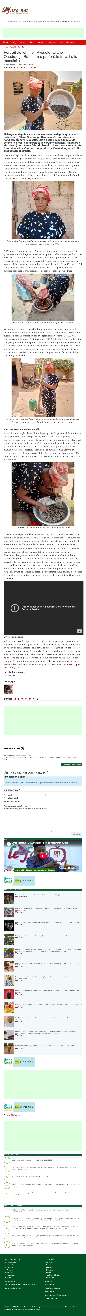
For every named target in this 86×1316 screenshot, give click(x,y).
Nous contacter (49, 1284)
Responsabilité (50, 1277)
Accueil (6, 47)
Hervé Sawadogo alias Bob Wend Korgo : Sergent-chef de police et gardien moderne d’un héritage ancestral (47, 1046)
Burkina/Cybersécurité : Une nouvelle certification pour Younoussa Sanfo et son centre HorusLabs (45, 1244)
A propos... (49, 1262)
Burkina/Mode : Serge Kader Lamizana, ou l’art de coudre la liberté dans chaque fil (47, 922)
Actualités (13, 47)
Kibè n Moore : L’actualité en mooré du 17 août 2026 (32, 1160)
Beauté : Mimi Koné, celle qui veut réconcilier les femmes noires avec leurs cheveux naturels (47, 991)
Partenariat (49, 1267)
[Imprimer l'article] (35, 68)
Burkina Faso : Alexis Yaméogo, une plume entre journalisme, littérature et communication (43, 977)
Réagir (20, 912)
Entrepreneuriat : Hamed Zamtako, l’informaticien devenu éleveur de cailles (44, 936)
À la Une (22, 42)
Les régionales (11, 1262)
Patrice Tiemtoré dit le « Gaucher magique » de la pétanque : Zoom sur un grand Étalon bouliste (46, 909)
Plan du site (49, 1270)
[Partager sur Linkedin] (24, 68)
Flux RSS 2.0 (49, 1272)
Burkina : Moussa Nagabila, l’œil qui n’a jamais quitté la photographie (41, 895)
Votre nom (7, 795)
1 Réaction (22, 897)
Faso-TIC (9, 1272)
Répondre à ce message (72, 764)
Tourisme (10, 1270)
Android (47, 1292)
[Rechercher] (14, 43)
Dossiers (41, 42)
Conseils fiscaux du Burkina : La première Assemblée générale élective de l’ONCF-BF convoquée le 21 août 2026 (44, 1168)
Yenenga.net (10, 1275)
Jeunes (9, 1277)
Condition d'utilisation (53, 1275)
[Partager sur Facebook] (18, 68)
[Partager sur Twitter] (21, 68)
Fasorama (10, 1267)
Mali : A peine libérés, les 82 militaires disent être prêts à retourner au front (40, 1210)
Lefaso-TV (10, 1265)
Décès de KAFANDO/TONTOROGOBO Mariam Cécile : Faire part (36, 1177)
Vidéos (31, 42)
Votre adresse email (11, 798)
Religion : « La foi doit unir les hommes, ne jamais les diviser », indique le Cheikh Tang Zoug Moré (48, 1005)
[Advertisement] (43, 33)
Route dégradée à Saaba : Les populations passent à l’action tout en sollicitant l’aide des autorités (46, 1185)
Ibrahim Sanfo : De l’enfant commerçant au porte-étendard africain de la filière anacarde (45, 1018)
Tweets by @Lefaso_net (12, 1115)
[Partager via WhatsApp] (28, 68)
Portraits (21, 47)
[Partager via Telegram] (31, 68)
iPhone (52, 1292)
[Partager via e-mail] (14, 68)
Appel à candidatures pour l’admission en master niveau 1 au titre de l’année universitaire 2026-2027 (46, 1193)
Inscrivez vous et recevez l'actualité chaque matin (20, 1284)
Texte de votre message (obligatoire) (17, 806)
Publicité (48, 1265)
